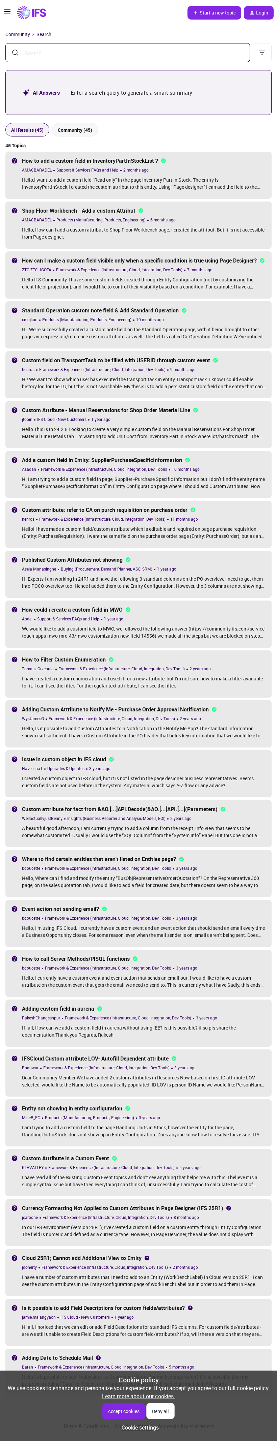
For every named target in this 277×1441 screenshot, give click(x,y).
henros (28, 369)
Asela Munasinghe (39, 569)
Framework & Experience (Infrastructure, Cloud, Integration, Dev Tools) (119, 269)
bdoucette (31, 868)
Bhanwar (30, 1067)
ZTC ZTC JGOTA (36, 269)
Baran (27, 1367)
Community (17, 34)
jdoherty (29, 1267)
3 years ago (99, 768)
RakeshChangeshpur (41, 1017)
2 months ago (136, 170)
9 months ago (183, 369)
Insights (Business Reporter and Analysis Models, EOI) (116, 818)
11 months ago (184, 519)
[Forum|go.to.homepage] (31, 13)
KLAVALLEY (33, 1167)
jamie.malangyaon (39, 1317)
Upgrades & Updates (65, 768)
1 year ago (100, 419)
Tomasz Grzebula (38, 668)
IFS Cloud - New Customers (61, 419)
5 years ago (190, 1167)
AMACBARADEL (37, 170)
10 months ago (150, 319)
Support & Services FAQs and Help (87, 170)
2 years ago (200, 668)
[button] (7, 13)
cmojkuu (29, 319)
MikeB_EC (31, 1117)
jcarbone (30, 1217)
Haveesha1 (32, 768)
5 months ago (181, 1367)
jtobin (27, 419)
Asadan (29, 469)
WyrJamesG (33, 718)
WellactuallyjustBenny (42, 818)
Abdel (27, 618)
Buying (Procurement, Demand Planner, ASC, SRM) (106, 569)
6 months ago (163, 219)
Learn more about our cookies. (138, 1396)
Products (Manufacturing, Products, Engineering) (101, 219)
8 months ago (186, 1217)
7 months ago (199, 269)
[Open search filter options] (262, 52)
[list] (85, 169)
